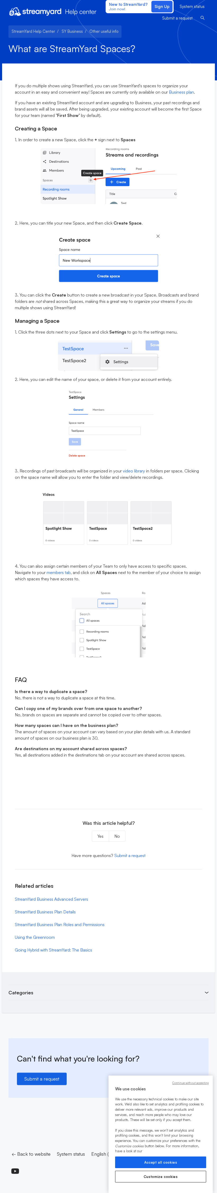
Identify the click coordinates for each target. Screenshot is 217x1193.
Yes (100, 836)
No (117, 836)
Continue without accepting (190, 1083)
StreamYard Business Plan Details (45, 911)
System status (192, 6)
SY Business (72, 31)
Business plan (181, 92)
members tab (59, 572)
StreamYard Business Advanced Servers (51, 899)
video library (134, 470)
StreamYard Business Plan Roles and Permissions (60, 924)
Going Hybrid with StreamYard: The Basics (53, 950)
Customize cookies (161, 1176)
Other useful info (103, 31)
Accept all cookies (160, 1162)
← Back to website (31, 1154)
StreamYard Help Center (33, 31)
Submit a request (177, 18)
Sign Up (162, 6)
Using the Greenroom (35, 937)
